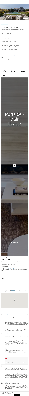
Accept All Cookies (17, 394)
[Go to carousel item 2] (14, 18)
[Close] (28, 393)
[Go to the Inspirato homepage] (14, 2)
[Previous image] (1, 12)
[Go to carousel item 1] (13, 18)
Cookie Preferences (11, 394)
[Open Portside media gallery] (14, 12)
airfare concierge (13, 290)
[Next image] (28, 12)
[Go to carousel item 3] (15, 18)
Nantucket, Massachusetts (4, 27)
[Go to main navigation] (27, 2)
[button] (14, 300)
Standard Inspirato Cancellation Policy (13, 268)
